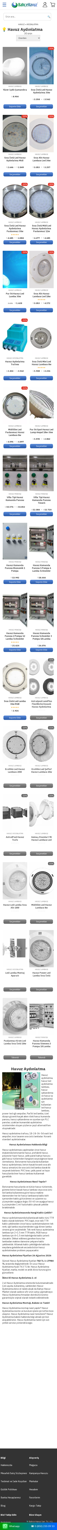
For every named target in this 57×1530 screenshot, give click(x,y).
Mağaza (33, 1465)
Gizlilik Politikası (9, 1489)
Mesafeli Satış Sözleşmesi (14, 1473)
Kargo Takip (35, 1505)
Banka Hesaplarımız (11, 1497)
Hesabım (33, 1489)
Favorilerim (34, 1497)
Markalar (33, 1481)
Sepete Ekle (15, 106)
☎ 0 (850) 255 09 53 (42, 1526)
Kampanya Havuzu (38, 1473)
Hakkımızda (6, 1465)
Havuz (21, 24)
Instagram (6, 1522)
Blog (3, 1505)
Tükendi (15, 1057)
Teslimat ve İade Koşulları (14, 1481)
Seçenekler (41, 106)
